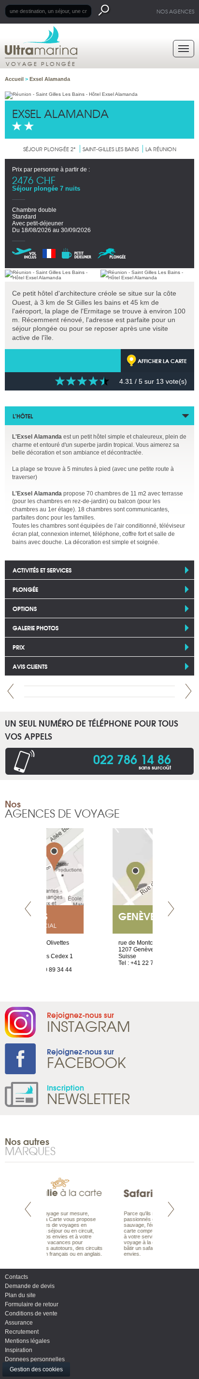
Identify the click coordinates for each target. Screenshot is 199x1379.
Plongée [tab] (25, 589)
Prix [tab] (19, 646)
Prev (10, 691)
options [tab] (25, 608)
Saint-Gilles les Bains (111, 149)
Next (188, 691)
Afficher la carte (162, 360)
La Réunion (160, 149)
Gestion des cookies (36, 1369)
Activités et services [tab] (42, 569)
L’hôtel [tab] (23, 415)
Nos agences (175, 11)
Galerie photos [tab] (35, 627)
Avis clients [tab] (30, 666)
